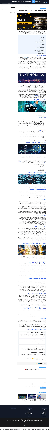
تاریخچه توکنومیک (42, 38)
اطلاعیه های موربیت (14, 1)
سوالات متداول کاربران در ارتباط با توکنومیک (39, 50)
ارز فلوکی (8, 420)
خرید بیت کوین (34, 420)
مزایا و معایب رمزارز (42, 44)
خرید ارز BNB (26, 420)
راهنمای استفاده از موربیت (28, 1)
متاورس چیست (44, 412)
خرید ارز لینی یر (12, 420)
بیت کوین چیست (28, 409)
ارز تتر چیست (29, 414)
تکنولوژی (37, 1)
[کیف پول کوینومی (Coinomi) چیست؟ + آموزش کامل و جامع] (41, 396)
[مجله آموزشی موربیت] (44, 2)
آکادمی (33, 1)
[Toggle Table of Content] (44, 36)
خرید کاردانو (30, 420)
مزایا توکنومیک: (42, 39)
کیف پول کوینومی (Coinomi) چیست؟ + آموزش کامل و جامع (42, 400)
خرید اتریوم (37, 420)
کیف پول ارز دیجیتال (43, 413)
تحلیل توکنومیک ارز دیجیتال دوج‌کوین (41, 47)
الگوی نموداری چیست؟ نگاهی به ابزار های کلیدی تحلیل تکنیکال (32, 400)
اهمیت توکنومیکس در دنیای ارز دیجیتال (39, 41)
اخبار (39, 1)
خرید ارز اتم (15, 420)
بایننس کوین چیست (28, 413)
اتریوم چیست (44, 416)
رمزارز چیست (36, 95)
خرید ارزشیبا (22, 420)
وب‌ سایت (30, 382)
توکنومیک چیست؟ (42, 37)
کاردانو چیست (29, 412)
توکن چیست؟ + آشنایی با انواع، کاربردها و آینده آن (23, 400)
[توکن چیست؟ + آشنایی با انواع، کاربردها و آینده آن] (22, 396)
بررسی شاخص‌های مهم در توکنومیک (40, 42)
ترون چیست (29, 416)
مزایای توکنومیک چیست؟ (42, 52)
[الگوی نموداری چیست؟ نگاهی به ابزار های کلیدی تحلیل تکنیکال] (32, 396)
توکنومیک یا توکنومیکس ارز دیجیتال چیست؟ (40, 51)
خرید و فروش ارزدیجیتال (21, 1)
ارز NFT (45, 409)
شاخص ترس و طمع (43, 414)
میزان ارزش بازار (42, 43)
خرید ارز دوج (19, 420)
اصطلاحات (42, 8)
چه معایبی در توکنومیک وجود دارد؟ (41, 53)
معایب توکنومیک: (42, 40)
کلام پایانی (43, 49)
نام (45, 379)
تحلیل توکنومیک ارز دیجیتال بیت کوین (40, 46)
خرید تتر (41, 420)
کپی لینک (37, 359)
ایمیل (45, 382)
